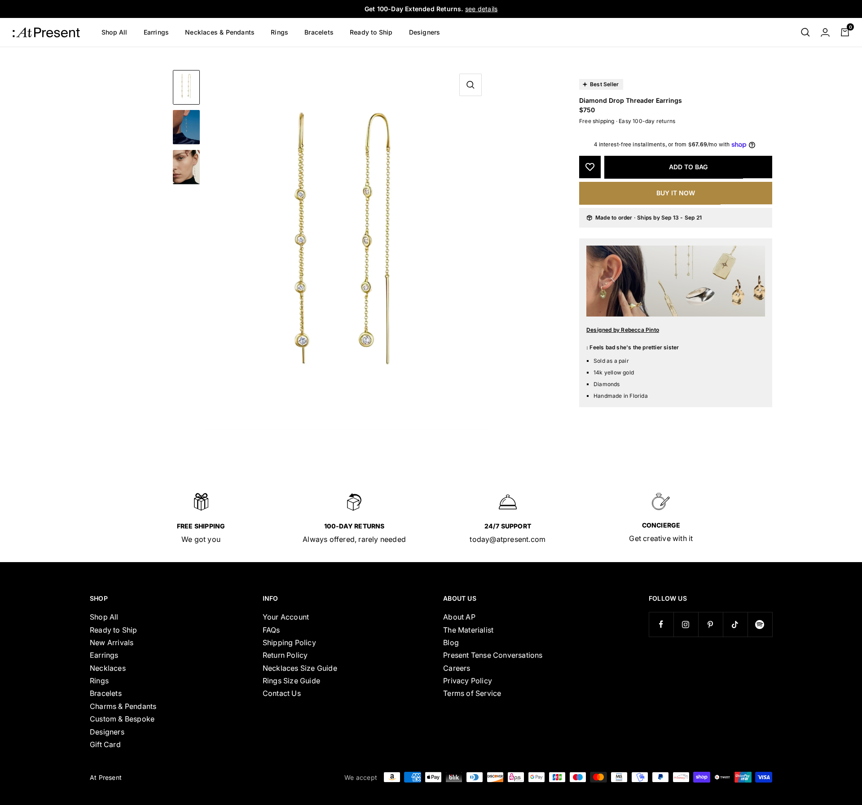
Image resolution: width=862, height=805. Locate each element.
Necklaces (108, 668)
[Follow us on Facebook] (661, 624)
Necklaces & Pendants (220, 32)
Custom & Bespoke (122, 718)
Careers (456, 668)
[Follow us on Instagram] (685, 624)
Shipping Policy (289, 642)
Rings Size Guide (291, 680)
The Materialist (468, 629)
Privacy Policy (467, 680)
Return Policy (285, 655)
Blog (451, 642)
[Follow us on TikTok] (735, 624)
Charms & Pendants (123, 706)
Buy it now (675, 193)
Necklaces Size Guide (300, 668)
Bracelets (319, 32)
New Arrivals (111, 642)
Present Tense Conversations (492, 655)
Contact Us (282, 693)
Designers (424, 32)
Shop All (114, 32)
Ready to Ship (371, 32)
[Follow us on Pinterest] (710, 624)
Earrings (156, 32)
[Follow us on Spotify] (760, 624)
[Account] (825, 32)
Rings (279, 32)
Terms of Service (472, 693)
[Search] (805, 32)
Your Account (286, 616)
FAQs (271, 629)
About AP (459, 616)
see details (481, 9)
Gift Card (105, 744)
